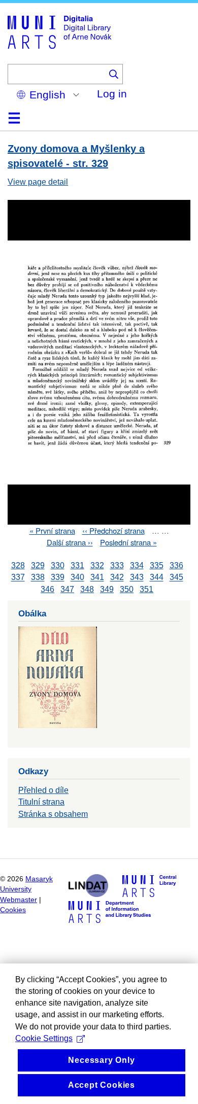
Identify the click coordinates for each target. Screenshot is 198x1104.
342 (117, 577)
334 (137, 565)
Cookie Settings (44, 1038)
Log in (112, 93)
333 (117, 565)
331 (77, 565)
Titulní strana (41, 802)
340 (77, 577)
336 (176, 565)
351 (146, 589)
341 (97, 577)
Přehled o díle (43, 790)
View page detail (38, 182)
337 (18, 577)
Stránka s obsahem (53, 814)
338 (38, 577)
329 (38, 565)
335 (156, 565)
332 (97, 565)
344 (156, 577)
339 (57, 577)
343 (137, 577)
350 (127, 589)
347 (67, 589)
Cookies (13, 910)
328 (18, 565)
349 (107, 589)
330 (57, 565)
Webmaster (18, 900)
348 (87, 589)
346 (47, 589)
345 (176, 577)
